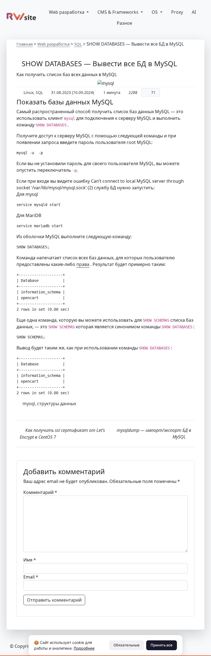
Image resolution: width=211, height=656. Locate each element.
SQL (78, 44)
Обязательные (126, 645)
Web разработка (67, 12)
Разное (124, 23)
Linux (29, 92)
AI (194, 12)
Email (30, 577)
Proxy (177, 12)
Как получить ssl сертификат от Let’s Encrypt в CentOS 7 (62, 433)
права (82, 264)
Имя (29, 560)
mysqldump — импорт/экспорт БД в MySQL (154, 433)
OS (155, 12)
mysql (29, 404)
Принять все (162, 645)
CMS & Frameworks (119, 12)
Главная (24, 44)
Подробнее (84, 648)
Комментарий (40, 492)
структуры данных (56, 404)
